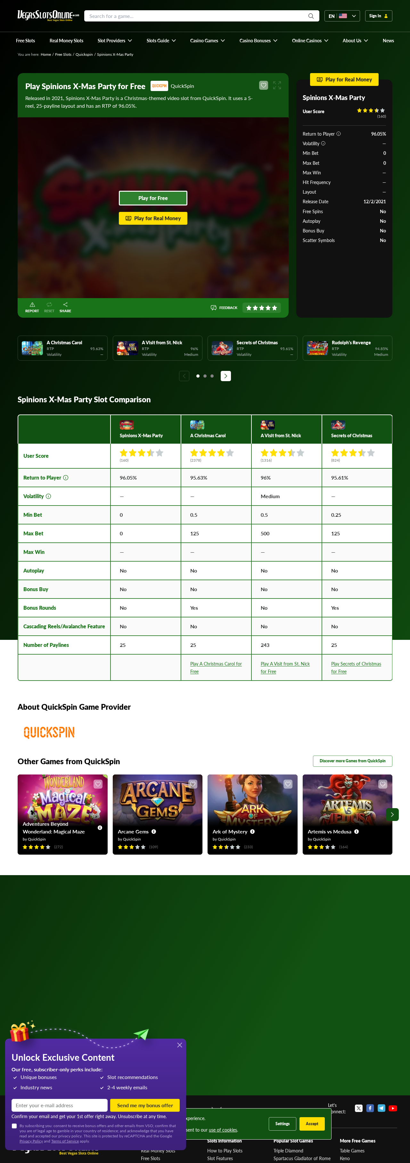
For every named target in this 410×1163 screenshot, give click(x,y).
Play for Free (153, 198)
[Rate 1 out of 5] (248, 307)
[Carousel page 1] (198, 376)
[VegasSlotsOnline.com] (48, 15)
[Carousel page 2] (205, 376)
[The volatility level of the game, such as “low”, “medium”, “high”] (323, 143)
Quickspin (84, 54)
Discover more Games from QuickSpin (353, 761)
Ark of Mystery (230, 831)
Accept (312, 1123)
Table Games (352, 1150)
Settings (282, 1123)
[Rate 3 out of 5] (261, 307)
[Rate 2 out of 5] (255, 307)
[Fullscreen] (277, 85)
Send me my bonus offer (145, 1105)
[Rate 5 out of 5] (274, 307)
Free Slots (63, 54)
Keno (345, 1158)
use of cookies (223, 1129)
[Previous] (184, 376)
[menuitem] (115, 40)
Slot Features (220, 1158)
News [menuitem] (388, 40)
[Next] (226, 376)
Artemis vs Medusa (329, 831)
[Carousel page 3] (212, 376)
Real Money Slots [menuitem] (66, 40)
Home (46, 54)
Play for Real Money (157, 218)
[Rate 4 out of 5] (268, 307)
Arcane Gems (133, 831)
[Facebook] (370, 1108)
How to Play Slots (224, 1150)
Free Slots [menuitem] (25, 40)
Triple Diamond (288, 1150)
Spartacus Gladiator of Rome (302, 1158)
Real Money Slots (158, 1150)
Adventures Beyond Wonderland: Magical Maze (54, 827)
